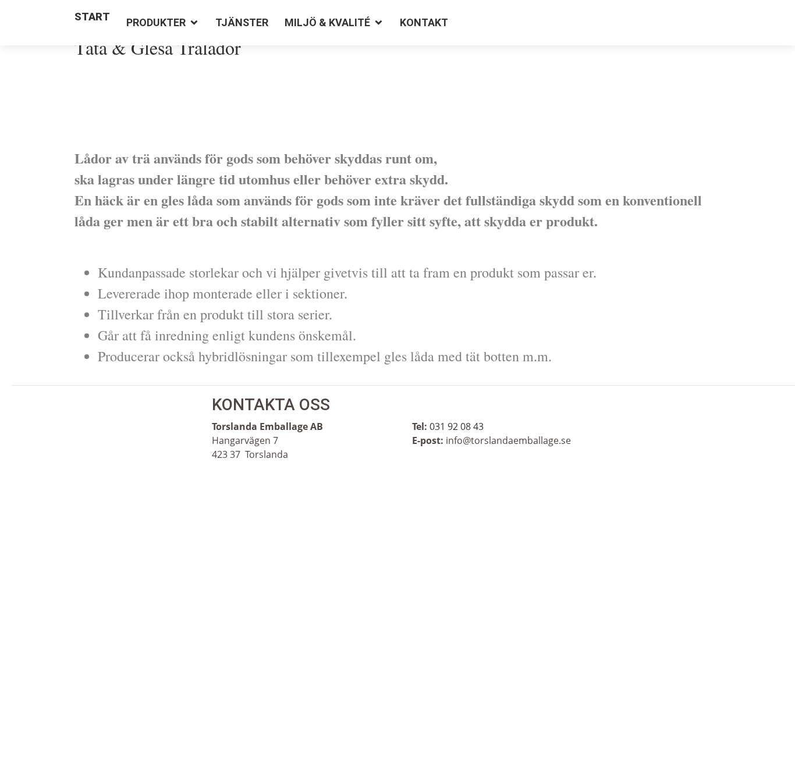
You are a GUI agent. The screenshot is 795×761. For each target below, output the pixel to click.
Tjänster (241, 22)
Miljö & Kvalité (327, 22)
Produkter (156, 22)
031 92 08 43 (457, 426)
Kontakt (424, 22)
